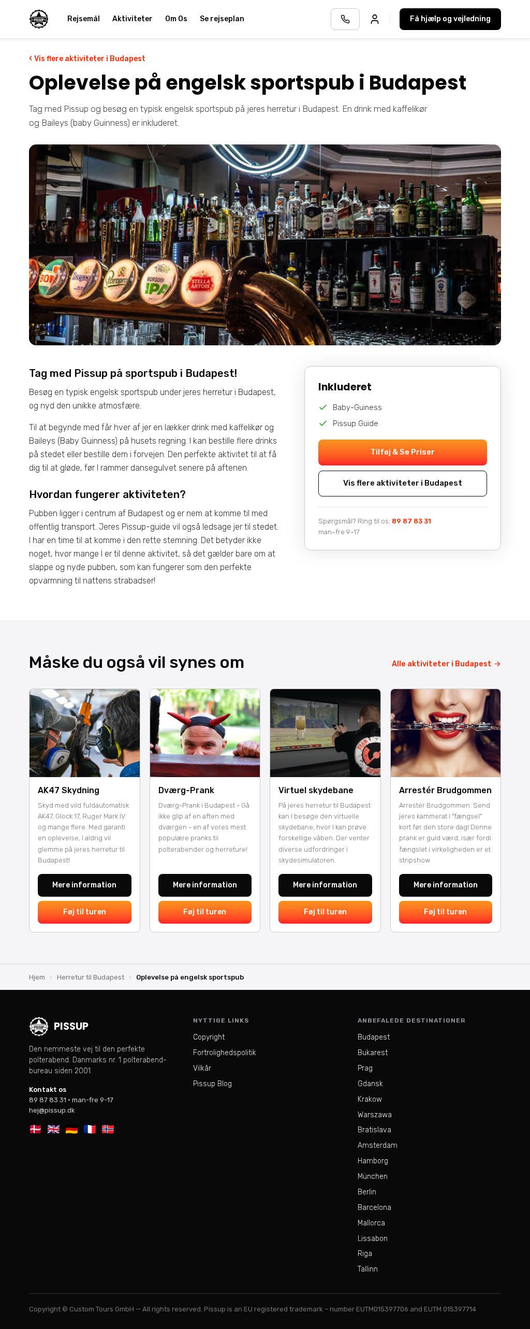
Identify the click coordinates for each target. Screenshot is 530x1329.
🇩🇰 (35, 1129)
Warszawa (375, 1115)
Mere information (84, 885)
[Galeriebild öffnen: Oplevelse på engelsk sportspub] (265, 244)
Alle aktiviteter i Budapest (446, 663)
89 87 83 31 (411, 521)
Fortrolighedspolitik (224, 1052)
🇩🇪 (71, 1129)
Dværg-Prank (186, 790)
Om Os (176, 18)
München (373, 1176)
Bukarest (373, 1052)
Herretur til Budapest (90, 977)
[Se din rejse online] (374, 19)
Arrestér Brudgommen (445, 790)
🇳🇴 (107, 1129)
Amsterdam (378, 1145)
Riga (365, 1253)
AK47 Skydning (68, 790)
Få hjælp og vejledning (450, 18)
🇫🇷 (89, 1129)
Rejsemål (83, 18)
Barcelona (374, 1207)
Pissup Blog (212, 1083)
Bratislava (374, 1130)
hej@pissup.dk (52, 1110)
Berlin (367, 1192)
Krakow (370, 1099)
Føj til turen (84, 912)
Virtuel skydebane (316, 790)
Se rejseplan (222, 18)
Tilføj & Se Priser (403, 452)
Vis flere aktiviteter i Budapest (87, 58)
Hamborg (373, 1161)
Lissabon (373, 1238)
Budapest (374, 1037)
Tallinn (368, 1269)
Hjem (37, 977)
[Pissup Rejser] (39, 19)
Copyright (209, 1037)
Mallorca (371, 1223)
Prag (365, 1068)
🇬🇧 (53, 1129)
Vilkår (202, 1068)
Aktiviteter (132, 18)
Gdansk (370, 1083)
